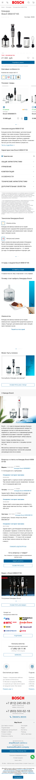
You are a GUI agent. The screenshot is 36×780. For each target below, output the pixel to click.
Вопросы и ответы (7, 736)
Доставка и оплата (7, 725)
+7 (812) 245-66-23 (18, 703)
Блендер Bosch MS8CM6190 (22, 490)
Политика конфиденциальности (18, 755)
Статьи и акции (6, 734)
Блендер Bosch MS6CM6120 (23, 515)
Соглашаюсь (18, 777)
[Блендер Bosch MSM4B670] (15, 95)
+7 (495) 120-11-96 (18, 649)
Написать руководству (18, 751)
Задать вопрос (18, 561)
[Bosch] (18, 2)
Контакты (24, 730)
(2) (26, 109)
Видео (23, 727)
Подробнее (18, 635)
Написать (18, 655)
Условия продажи (18, 758)
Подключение (5, 727)
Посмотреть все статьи (18, 385)
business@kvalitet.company (18, 747)
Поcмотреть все (18, 565)
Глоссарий (24, 725)
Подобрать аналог (18, 62)
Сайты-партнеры (26, 734)
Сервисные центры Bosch (9, 730)
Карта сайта (18, 760)
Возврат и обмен (6, 732)
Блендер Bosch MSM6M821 (22, 468)
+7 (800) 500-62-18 (18, 711)
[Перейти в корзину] (33, 2)
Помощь (23, 732)
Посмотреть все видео (18, 605)
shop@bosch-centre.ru (18, 743)
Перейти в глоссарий (18, 329)
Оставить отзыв (18, 269)
